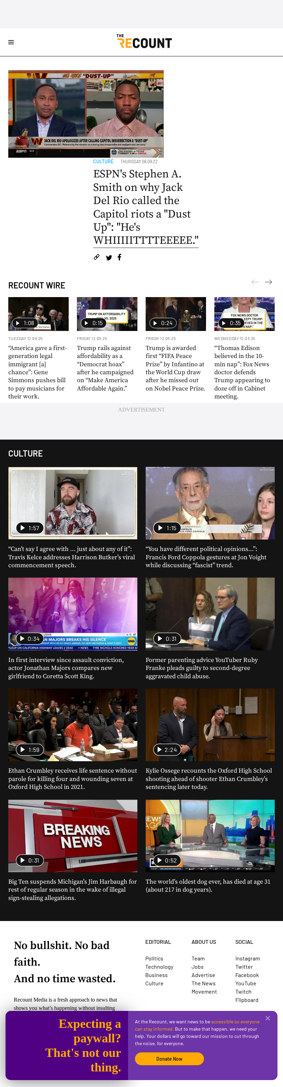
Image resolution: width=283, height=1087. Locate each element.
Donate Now (169, 1059)
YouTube (245, 983)
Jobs (198, 966)
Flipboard (246, 999)
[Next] (255, 283)
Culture (103, 161)
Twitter (244, 966)
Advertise (203, 974)
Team (198, 958)
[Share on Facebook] (119, 258)
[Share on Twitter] (109, 258)
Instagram (247, 958)
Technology (159, 966)
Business (156, 974)
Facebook (247, 974)
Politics (154, 958)
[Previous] (268, 283)
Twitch (243, 991)
